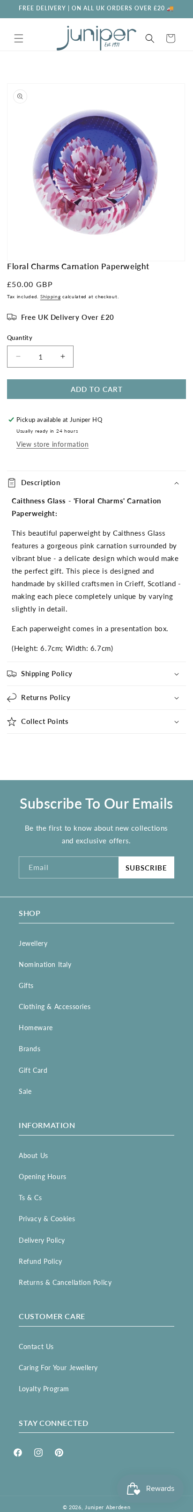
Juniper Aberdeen (107, 1507)
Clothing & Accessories (54, 1006)
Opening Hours (43, 1176)
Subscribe (146, 867)
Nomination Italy (45, 964)
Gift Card (33, 1070)
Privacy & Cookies (47, 1219)
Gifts (26, 985)
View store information (52, 444)
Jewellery (33, 943)
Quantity (19, 337)
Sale (25, 1091)
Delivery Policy (42, 1240)
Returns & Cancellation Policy (65, 1282)
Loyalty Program (44, 1389)
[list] (96, 172)
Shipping (50, 296)
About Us (33, 1155)
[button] (18, 38)
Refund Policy (40, 1261)
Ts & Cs (30, 1198)
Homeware (36, 1028)
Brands (30, 1049)
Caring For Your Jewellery (58, 1368)
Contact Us (36, 1346)
